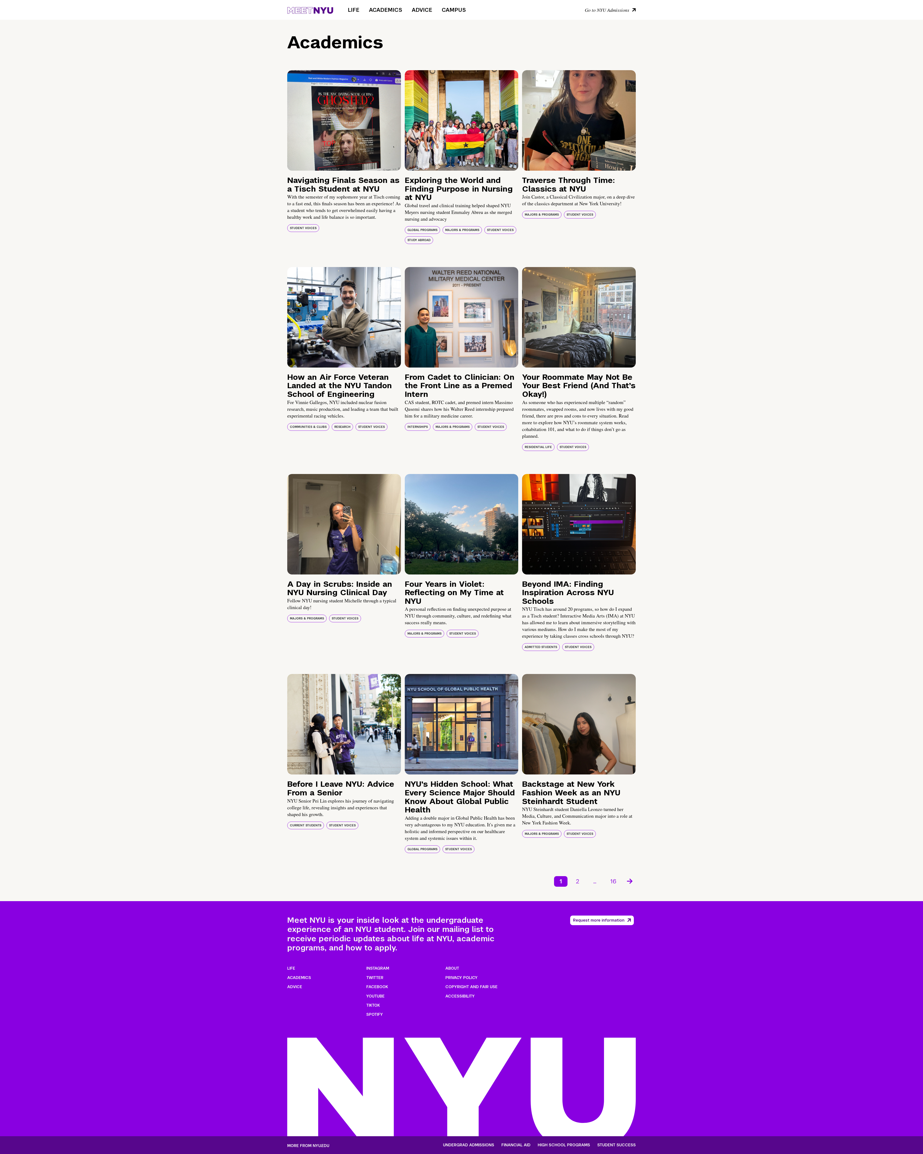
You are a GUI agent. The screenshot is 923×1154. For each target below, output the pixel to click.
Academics (385, 10)
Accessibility (460, 996)
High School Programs (564, 1145)
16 (613, 881)
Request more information (598, 920)
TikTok (373, 1005)
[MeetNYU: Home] (310, 9)
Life (353, 10)
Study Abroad (418, 240)
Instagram (377, 968)
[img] (344, 120)
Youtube (375, 996)
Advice (422, 10)
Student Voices (303, 228)
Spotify (374, 1014)
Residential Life (538, 447)
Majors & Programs (462, 230)
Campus (454, 10)
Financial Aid (515, 1145)
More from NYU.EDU (308, 1145)
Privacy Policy (461, 977)
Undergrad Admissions (468, 1145)
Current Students (305, 825)
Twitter (374, 977)
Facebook (377, 986)
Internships (417, 427)
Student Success (616, 1145)
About (452, 968)
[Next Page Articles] (630, 880)
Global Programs (422, 230)
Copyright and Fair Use (471, 986)
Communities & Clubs (308, 427)
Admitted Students (541, 647)
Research (342, 427)
